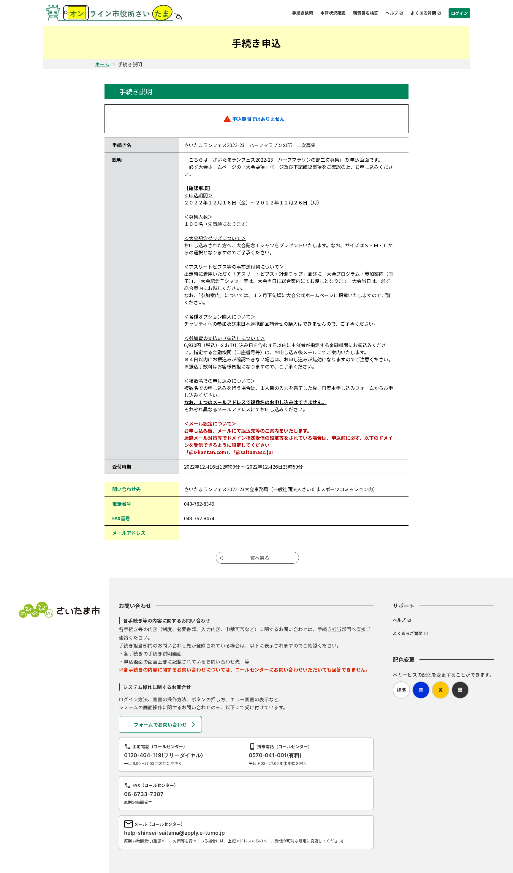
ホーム (102, 64)
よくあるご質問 (407, 633)
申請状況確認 (333, 13)
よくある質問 (423, 13)
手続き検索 (302, 13)
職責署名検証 (366, 13)
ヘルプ (391, 13)
